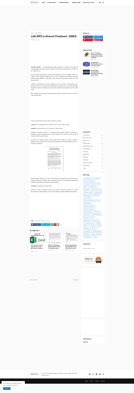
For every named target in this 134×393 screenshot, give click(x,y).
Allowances (93, 186)
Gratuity (86, 217)
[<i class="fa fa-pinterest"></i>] (88, 43)
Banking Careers (88, 192)
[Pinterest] (55, 224)
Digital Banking (93, 148)
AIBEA (98, 183)
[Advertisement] (67, 18)
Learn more (15, 385)
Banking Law (93, 140)
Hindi (92, 217)
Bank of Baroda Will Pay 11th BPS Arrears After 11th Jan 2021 (71, 246)
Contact (97, 381)
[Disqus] (54, 300)
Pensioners (93, 159)
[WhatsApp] (51, 224)
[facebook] (89, 374)
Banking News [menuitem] (76, 2)
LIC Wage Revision (88, 223)
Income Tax (96, 220)
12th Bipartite (93, 135)
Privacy (103, 381)
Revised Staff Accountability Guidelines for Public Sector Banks (97, 73)
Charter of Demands (89, 200)
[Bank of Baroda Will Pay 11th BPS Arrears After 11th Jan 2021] (71, 238)
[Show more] (61, 224)
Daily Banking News (93, 146)
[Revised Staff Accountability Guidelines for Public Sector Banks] (86, 72)
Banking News (93, 143)
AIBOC (85, 186)
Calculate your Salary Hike (44, 186)
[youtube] (96, 374)
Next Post (75, 279)
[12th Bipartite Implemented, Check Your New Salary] (86, 64)
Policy (93, 228)
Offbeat (86, 225)
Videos (93, 168)
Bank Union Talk (45, 220)
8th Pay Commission (89, 181)
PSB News (93, 157)
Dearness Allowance (89, 209)
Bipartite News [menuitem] (63, 2)
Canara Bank (87, 197)
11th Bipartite (38, 33)
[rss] (103, 374)
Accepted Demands (89, 183)
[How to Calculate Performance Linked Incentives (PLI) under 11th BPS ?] (86, 54)
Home (32, 33)
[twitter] (93, 374)
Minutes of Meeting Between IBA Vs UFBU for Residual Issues (54, 246)
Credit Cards (87, 203)
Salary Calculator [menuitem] (88, 2)
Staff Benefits (93, 165)
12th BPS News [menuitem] (51, 2)
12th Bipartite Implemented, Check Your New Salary (97, 64)
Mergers (98, 223)
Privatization (87, 231)
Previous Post (34, 279)
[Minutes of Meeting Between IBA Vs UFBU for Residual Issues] (54, 238)
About (91, 381)
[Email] (58, 224)
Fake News (87, 214)
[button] (100, 2)
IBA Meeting (93, 154)
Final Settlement (96, 214)
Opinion (99, 225)
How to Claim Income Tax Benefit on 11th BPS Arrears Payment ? (37, 247)
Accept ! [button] (7, 388)
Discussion (93, 151)
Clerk (98, 200)
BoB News (96, 195)
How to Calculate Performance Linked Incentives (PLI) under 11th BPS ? (97, 55)
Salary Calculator (93, 162)
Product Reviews (97, 231)
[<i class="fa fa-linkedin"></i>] (98, 43)
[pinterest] (100, 374)
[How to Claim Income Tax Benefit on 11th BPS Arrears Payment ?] (37, 238)
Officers (92, 225)
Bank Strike (87, 189)
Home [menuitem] (43, 2)
